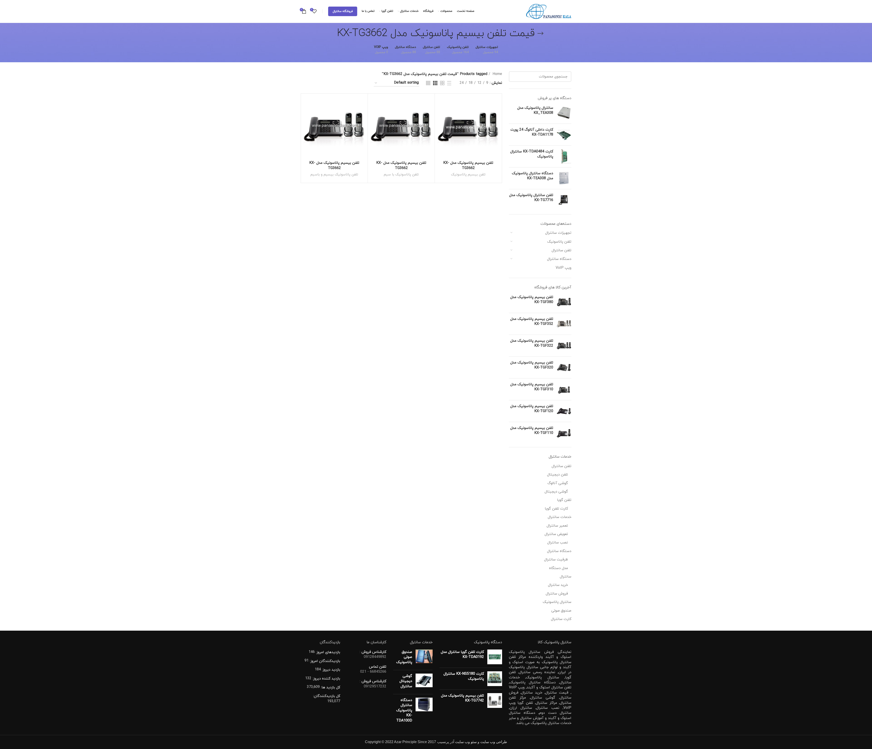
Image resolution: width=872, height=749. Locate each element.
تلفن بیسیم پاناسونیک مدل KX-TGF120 (531, 409)
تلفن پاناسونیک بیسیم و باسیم (334, 174)
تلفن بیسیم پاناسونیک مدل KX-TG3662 (468, 165)
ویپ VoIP (563, 267)
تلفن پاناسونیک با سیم (401, 174)
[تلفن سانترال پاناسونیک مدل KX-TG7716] (564, 200)
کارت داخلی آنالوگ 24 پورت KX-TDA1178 (531, 132)
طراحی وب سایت (493, 742)
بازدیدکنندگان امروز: (324, 661)
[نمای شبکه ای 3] (435, 83)
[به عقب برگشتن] (540, 33)
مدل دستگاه (558, 568)
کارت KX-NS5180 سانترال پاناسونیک (463, 676)
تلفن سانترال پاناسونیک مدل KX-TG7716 (531, 198)
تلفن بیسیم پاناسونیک (468, 174)
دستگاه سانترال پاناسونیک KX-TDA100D (404, 710)
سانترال (565, 576)
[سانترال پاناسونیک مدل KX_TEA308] (564, 112)
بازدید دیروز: (330, 669)
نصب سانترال (557, 542)
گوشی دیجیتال (556, 491)
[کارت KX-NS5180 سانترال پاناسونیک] (494, 678)
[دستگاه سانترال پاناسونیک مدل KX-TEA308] (564, 178)
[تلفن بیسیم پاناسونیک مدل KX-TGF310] (564, 389)
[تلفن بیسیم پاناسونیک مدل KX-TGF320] (564, 367)
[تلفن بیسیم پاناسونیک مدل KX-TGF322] (564, 345)
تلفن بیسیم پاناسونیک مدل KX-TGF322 (531, 343)
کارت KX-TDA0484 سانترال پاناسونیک (531, 154)
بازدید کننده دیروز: (325, 678)
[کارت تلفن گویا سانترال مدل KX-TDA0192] (494, 656)
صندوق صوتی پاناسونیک (404, 657)
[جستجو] (515, 76)
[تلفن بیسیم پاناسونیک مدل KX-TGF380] (564, 302)
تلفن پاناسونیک (559, 241)
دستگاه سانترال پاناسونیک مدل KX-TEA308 (532, 176)
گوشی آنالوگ (557, 483)
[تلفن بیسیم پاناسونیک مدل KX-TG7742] (494, 700)
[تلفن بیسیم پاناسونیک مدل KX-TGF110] (564, 433)
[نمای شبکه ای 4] (428, 83)
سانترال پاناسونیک (557, 602)
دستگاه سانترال (559, 258)
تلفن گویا (564, 500)
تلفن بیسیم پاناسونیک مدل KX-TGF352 (531, 321)
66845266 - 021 (373, 671)
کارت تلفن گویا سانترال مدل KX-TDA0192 (462, 654)
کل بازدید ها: (330, 687)
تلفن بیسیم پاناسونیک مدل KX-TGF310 (531, 387)
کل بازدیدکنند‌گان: (326, 696)
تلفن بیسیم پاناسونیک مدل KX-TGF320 (531, 365)
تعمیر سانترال (557, 525)
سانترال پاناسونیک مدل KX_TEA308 (535, 110)
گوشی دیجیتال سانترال (405, 681)
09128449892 (375, 656)
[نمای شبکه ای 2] (442, 83)
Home (496, 74)
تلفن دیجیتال (557, 474)
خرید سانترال (558, 584)
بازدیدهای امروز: (327, 652)
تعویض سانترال (556, 534)
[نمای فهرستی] (449, 83)
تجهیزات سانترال (558, 232)
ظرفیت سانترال (556, 559)
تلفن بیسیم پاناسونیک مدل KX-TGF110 (531, 430)
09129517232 (375, 686)
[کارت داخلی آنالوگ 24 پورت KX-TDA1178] (564, 134)
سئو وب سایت (466, 742)
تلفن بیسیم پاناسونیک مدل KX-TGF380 (531, 300)
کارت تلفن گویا (556, 508)
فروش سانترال (557, 593)
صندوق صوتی (561, 610)
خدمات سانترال (559, 517)
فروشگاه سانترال (343, 11)
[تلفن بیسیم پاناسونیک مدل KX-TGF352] (564, 323)
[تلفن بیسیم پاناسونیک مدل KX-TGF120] (564, 411)
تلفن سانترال (561, 250)
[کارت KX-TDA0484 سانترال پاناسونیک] (564, 156)
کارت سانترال (561, 619)
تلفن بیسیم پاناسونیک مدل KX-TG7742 (462, 698)
